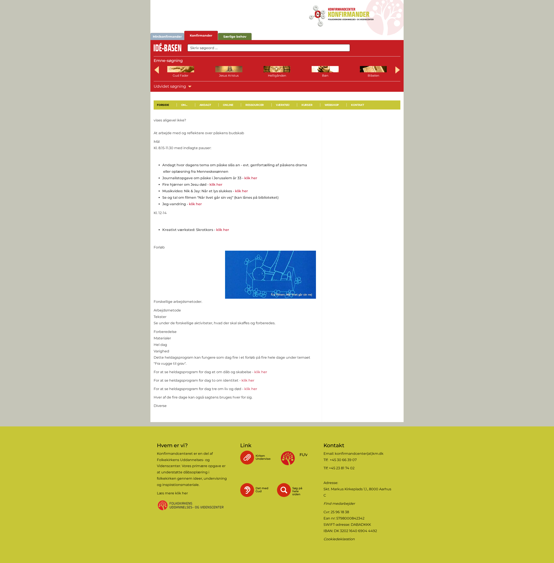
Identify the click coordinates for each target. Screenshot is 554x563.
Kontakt (357, 104)
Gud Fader (180, 75)
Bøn (325, 75)
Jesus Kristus (229, 75)
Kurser (306, 104)
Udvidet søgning (170, 86)
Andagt (205, 104)
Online (228, 104)
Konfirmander (201, 35)
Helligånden (277, 75)
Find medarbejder (339, 504)
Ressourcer (254, 104)
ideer (197, 478)
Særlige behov (234, 37)
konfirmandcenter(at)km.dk (359, 454)
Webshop (332, 104)
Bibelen (373, 75)
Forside (163, 104)
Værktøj (282, 104)
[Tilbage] (154, 127)
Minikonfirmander (167, 37)
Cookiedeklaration (339, 539)
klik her (250, 178)
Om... (184, 104)
